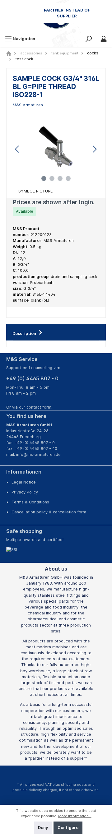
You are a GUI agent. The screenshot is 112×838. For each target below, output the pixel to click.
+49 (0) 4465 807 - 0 (32, 378)
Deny (43, 827)
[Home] (8, 53)
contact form (38, 407)
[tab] (56, 332)
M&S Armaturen (28, 105)
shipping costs (74, 784)
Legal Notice (24, 482)
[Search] (88, 39)
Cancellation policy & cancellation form (49, 512)
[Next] (94, 149)
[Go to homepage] (56, 17)
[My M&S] (103, 39)
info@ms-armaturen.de (38, 454)
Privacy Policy (25, 492)
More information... (74, 816)
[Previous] (17, 149)
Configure (68, 827)
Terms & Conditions (30, 502)
